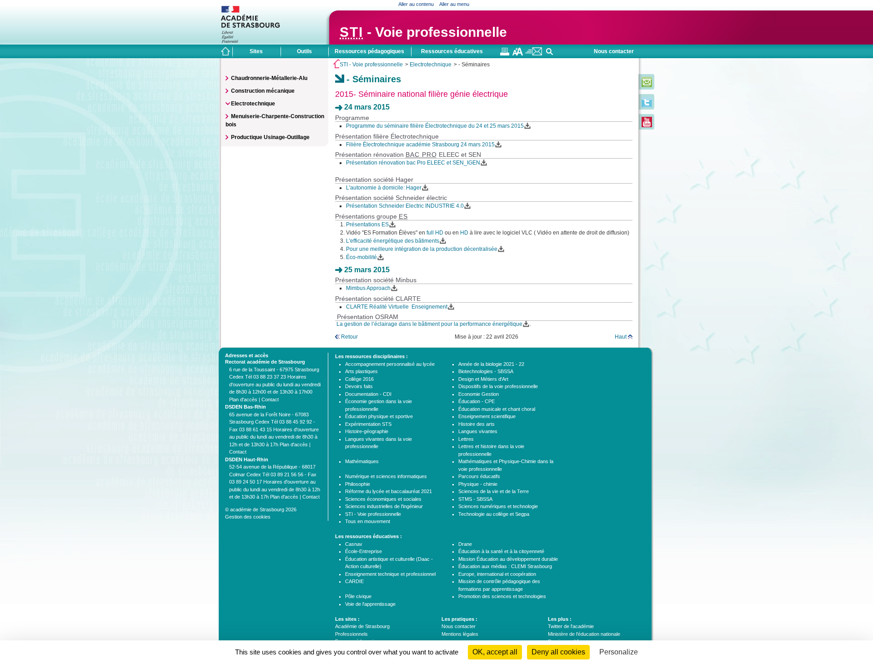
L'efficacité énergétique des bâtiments (392, 241)
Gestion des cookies (248, 516)
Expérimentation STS (368, 424)
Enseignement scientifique (487, 416)
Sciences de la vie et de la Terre (493, 491)
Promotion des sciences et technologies (502, 596)
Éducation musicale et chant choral (496, 409)
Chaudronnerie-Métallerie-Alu (269, 78)
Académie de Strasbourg (362, 626)
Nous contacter (614, 51)
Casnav (353, 544)
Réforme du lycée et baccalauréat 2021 (388, 491)
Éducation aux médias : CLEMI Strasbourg (505, 566)
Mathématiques (362, 461)
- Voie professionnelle (423, 32)
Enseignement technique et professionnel (390, 574)
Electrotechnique (431, 64)
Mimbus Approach (368, 288)
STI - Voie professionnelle (371, 64)
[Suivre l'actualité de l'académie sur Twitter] (647, 105)
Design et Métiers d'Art (483, 379)
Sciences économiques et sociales (383, 499)
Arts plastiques (361, 371)
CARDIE (354, 581)
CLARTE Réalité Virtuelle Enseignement (396, 307)
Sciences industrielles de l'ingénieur (384, 506)
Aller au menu (454, 4)
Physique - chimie (477, 484)
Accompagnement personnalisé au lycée (390, 364)
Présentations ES (367, 224)
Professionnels (351, 634)
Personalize (618, 652)
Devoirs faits (359, 386)
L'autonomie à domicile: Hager (383, 188)
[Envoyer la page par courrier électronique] (533, 53)
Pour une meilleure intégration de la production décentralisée (421, 249)
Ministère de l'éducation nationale (584, 634)
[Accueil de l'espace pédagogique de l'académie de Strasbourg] (225, 51)
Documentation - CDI (368, 394)
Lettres (466, 439)
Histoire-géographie (366, 431)
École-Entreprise (363, 551)
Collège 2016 (359, 379)
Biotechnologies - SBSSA (485, 371)
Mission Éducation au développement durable (508, 559)
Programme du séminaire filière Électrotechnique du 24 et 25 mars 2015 (435, 126)
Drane (465, 544)
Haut (621, 337)
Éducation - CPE (476, 401)
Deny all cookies (558, 652)
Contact (270, 399)
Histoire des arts (476, 424)
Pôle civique (358, 596)
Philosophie (357, 484)
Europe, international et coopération (497, 574)
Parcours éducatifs (479, 476)
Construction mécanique (263, 91)
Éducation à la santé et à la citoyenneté (501, 551)
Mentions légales (460, 634)
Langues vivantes (477, 431)
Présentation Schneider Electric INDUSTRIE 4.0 (405, 206)
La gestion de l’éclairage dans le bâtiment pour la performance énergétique (428, 324)
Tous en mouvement (367, 521)
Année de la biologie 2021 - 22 (491, 364)
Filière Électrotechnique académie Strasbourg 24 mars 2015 (420, 144)
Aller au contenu (416, 4)
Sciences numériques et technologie (498, 506)
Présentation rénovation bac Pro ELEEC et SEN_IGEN (413, 163)
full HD (434, 233)
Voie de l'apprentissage (370, 604)
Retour (349, 337)
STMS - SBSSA (475, 499)
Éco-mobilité (361, 257)
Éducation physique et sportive (379, 416)
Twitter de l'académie (571, 626)
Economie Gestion (478, 394)
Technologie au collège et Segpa (493, 514)
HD (465, 233)
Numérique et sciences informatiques (386, 476)
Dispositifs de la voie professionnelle (498, 386)
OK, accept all (494, 652)
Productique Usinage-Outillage (270, 137)
